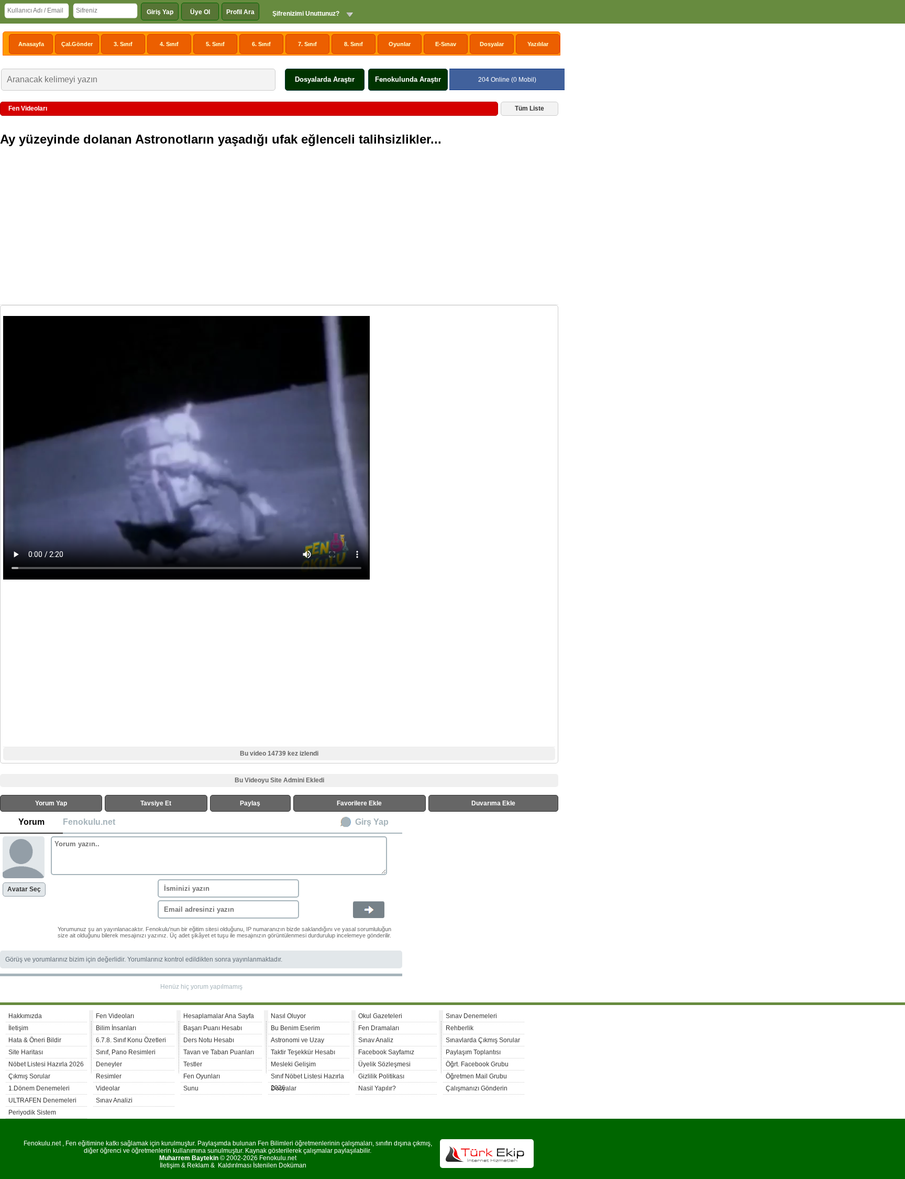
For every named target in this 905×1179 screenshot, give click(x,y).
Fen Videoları (115, 1016)
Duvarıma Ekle (493, 803)
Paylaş (250, 803)
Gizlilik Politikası (381, 1076)
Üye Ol (200, 12)
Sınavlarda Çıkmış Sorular (483, 1040)
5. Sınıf (215, 44)
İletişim (18, 1028)
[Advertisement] (280, 229)
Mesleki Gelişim (293, 1064)
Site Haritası (25, 1052)
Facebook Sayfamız (386, 1052)
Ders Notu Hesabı (208, 1040)
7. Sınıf (307, 44)
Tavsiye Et (155, 803)
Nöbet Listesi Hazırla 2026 (46, 1064)
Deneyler (109, 1064)
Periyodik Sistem (32, 1112)
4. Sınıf (169, 44)
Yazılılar (537, 44)
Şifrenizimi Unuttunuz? (305, 13)
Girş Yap (372, 821)
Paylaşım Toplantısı (473, 1052)
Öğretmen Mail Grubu (476, 1076)
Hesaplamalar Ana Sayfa (218, 1016)
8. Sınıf (353, 44)
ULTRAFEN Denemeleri (42, 1100)
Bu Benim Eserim (295, 1028)
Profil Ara (240, 12)
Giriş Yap (160, 12)
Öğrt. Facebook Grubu (477, 1064)
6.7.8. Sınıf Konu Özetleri (131, 1040)
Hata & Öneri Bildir (34, 1040)
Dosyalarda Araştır (325, 79)
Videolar (108, 1088)
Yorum (31, 821)
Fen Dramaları (378, 1028)
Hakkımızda (25, 1016)
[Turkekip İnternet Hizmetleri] (487, 1166)
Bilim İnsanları (116, 1028)
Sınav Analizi (114, 1100)
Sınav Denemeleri (471, 1016)
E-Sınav (445, 44)
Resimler (109, 1076)
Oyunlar (400, 44)
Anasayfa (31, 44)
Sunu (190, 1088)
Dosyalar (492, 44)
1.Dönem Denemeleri (39, 1088)
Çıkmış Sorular (29, 1076)
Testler (192, 1064)
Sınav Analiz (375, 1040)
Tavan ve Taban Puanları (218, 1052)
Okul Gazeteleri (380, 1016)
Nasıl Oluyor (288, 1016)
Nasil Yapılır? (377, 1088)
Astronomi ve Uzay (297, 1040)
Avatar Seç (24, 889)
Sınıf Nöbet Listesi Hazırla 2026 (307, 1078)
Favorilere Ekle (359, 803)
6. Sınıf (261, 44)
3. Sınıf (123, 44)
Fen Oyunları (201, 1076)
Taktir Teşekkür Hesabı (303, 1052)
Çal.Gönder (77, 44)
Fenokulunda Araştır (408, 79)
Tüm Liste (529, 108)
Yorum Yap (51, 803)
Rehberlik (459, 1028)
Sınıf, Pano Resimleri (126, 1052)
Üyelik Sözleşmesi (384, 1064)
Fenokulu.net (89, 821)
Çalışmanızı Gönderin (476, 1088)
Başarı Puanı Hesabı (212, 1028)
